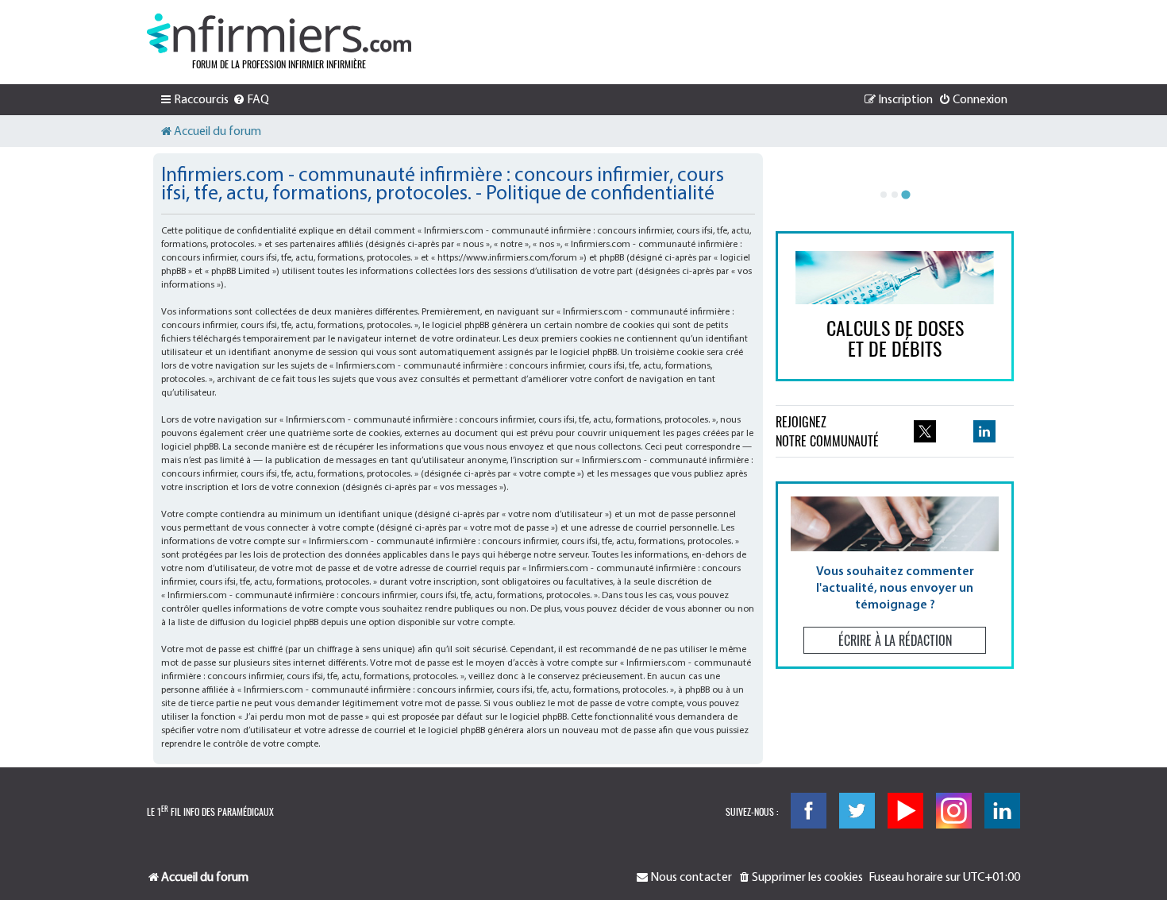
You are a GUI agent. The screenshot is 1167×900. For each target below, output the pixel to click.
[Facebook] (808, 811)
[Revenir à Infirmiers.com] (279, 33)
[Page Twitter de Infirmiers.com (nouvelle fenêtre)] (925, 431)
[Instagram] (954, 811)
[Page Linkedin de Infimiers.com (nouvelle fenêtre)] (984, 431)
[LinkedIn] (1002, 811)
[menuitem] (251, 100)
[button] (894, 575)
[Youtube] (905, 811)
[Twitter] (857, 811)
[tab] (883, 194)
